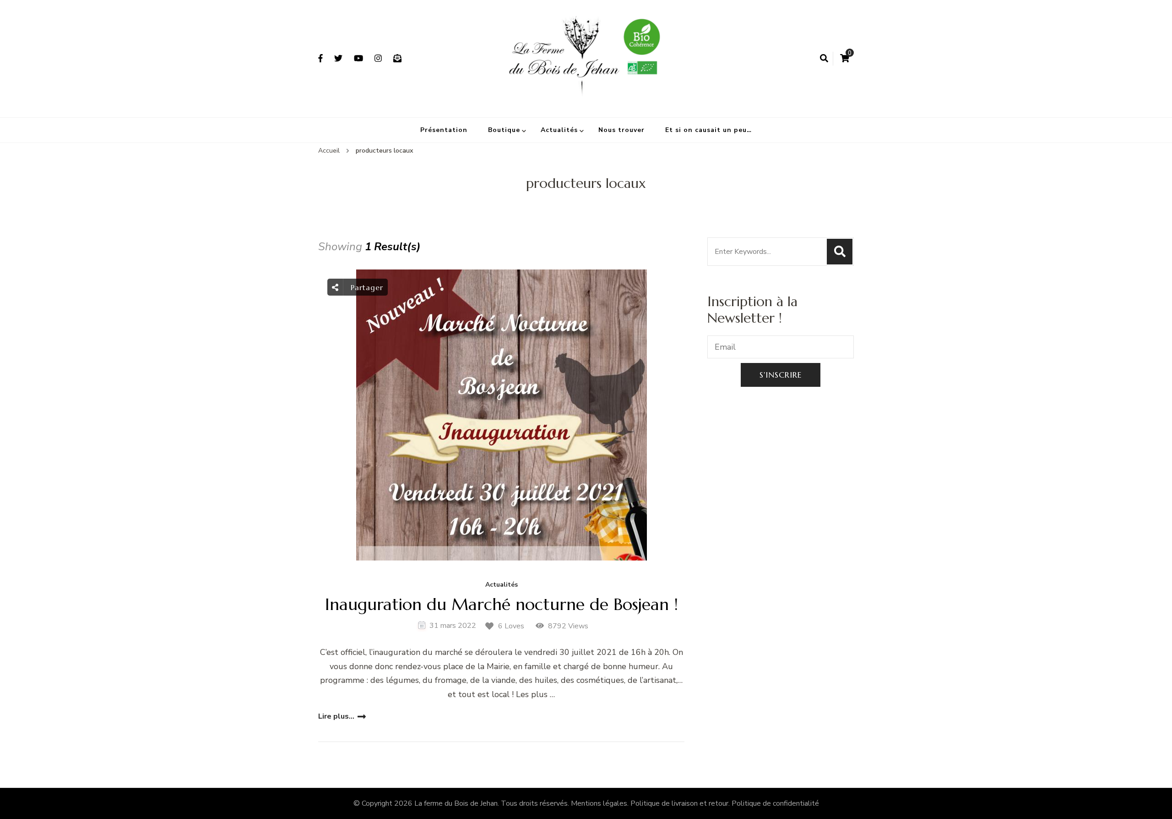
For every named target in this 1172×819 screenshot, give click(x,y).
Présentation (443, 130)
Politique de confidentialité (775, 803)
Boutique (504, 130)
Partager (365, 287)
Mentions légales (599, 803)
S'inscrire (781, 374)
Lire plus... (336, 716)
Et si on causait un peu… (708, 130)
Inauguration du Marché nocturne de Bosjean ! (501, 604)
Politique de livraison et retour (679, 803)
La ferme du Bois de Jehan (456, 803)
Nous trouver (621, 130)
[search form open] (824, 58)
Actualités (559, 130)
